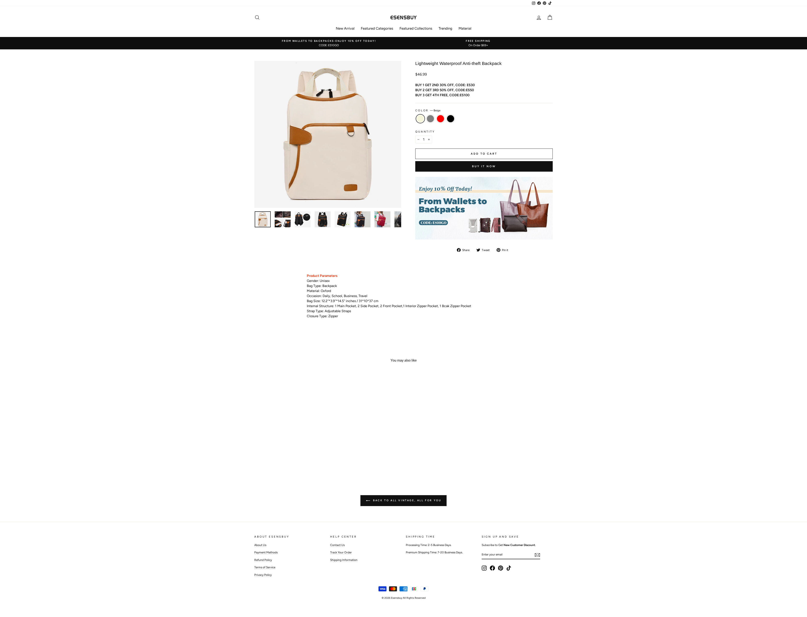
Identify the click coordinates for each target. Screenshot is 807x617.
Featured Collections (416, 28)
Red (440, 118)
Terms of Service (264, 567)
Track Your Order (341, 552)
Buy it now (484, 166)
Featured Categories (377, 28)
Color (427, 110)
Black (450, 118)
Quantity (425, 131)
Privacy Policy (263, 574)
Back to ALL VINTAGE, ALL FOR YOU (406, 500)
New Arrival (345, 28)
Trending (445, 28)
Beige (420, 118)
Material (465, 28)
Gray (430, 118)
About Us (260, 545)
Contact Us (337, 545)
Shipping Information (343, 560)
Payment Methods (266, 552)
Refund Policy (263, 560)
